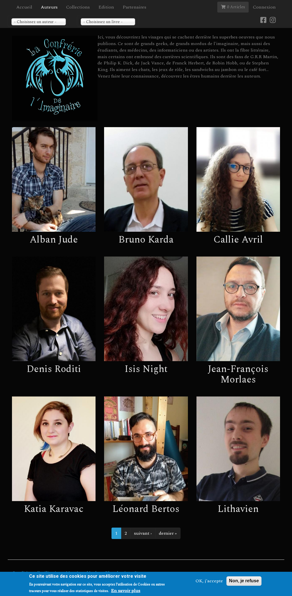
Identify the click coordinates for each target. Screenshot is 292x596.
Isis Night (146, 369)
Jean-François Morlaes (238, 374)
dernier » (168, 533)
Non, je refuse (244, 580)
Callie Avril (238, 239)
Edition (106, 7)
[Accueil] (55, 78)
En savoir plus (125, 590)
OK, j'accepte (209, 581)
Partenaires (134, 7)
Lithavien (238, 509)
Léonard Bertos (145, 509)
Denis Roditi (54, 369)
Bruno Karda (146, 239)
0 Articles (236, 7)
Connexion (264, 7)
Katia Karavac (54, 509)
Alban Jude (54, 239)
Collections (78, 7)
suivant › (143, 533)
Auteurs (49, 7)
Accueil (24, 7)
